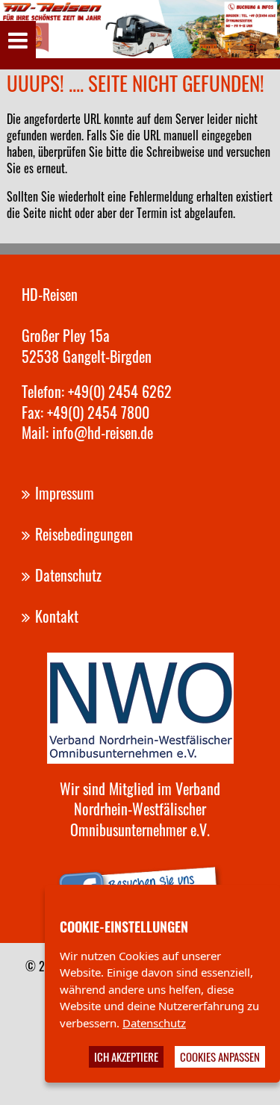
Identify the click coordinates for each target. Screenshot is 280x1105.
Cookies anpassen (220, 1056)
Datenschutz (154, 1022)
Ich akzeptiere (126, 1056)
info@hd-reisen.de (102, 432)
